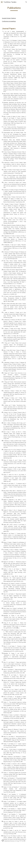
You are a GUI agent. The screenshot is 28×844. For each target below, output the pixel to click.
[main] (14, 8)
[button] (2, 2)
